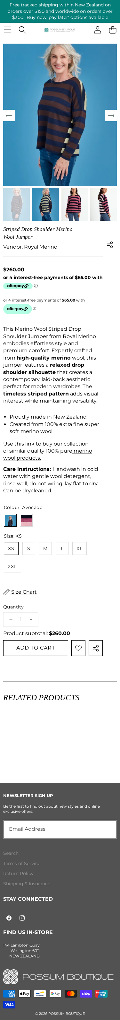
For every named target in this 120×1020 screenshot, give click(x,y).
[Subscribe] (105, 829)
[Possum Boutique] (59, 29)
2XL (12, 566)
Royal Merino (40, 247)
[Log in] (97, 30)
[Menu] (7, 30)
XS (11, 548)
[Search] (22, 30)
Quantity (13, 607)
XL (79, 548)
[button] (112, 30)
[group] (16, 204)
